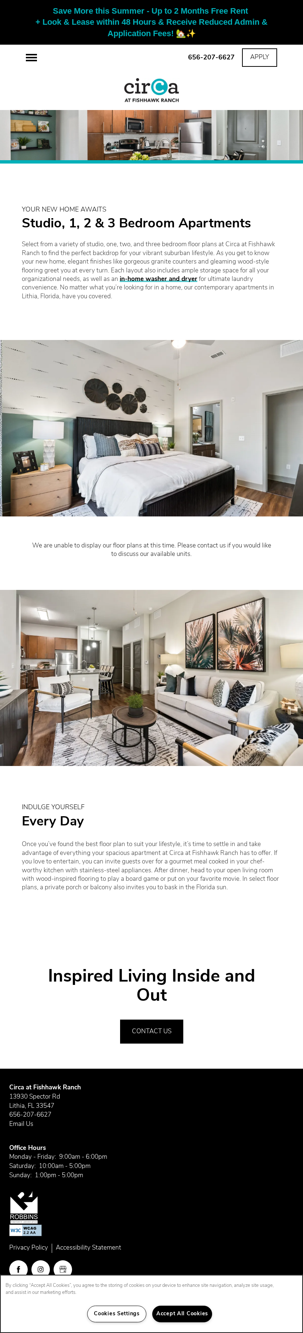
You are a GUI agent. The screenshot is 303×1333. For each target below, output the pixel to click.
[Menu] (31, 58)
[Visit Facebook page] (18, 1269)
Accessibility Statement (88, 1248)
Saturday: (22, 1166)
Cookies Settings (117, 1314)
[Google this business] (63, 1269)
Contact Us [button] (151, 1031)
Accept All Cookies (182, 1314)
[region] (151, 1304)
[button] (259, 57)
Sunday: (20, 1175)
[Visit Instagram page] (40, 1269)
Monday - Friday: (32, 1157)
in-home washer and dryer (158, 279)
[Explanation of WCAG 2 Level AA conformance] (25, 1230)
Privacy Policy (28, 1248)
